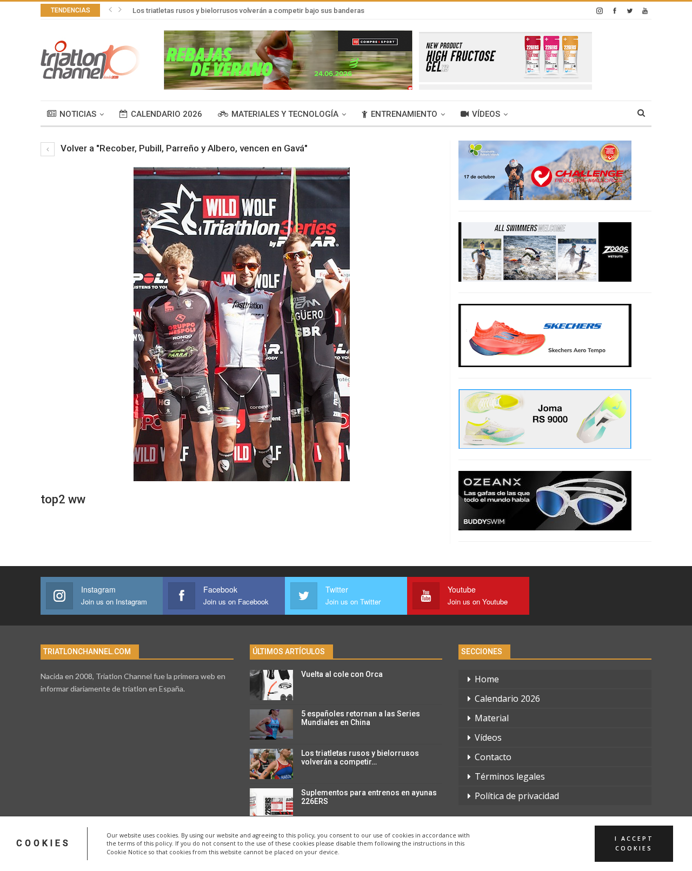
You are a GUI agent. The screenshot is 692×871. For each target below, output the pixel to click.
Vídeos (486, 114)
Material (492, 718)
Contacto (493, 757)
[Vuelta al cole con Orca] (271, 685)
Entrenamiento (404, 114)
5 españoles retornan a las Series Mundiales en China (360, 718)
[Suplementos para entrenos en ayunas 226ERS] (271, 803)
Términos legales (510, 776)
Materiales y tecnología (284, 114)
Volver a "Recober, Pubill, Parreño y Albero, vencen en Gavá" (183, 148)
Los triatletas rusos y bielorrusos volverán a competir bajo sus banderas (248, 10)
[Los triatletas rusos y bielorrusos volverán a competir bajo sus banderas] (271, 764)
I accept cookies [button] (634, 843)
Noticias (77, 114)
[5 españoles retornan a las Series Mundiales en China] (271, 724)
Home (487, 679)
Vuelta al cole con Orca (342, 674)
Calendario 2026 (166, 114)
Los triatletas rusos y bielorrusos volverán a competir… (360, 758)
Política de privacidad (517, 796)
